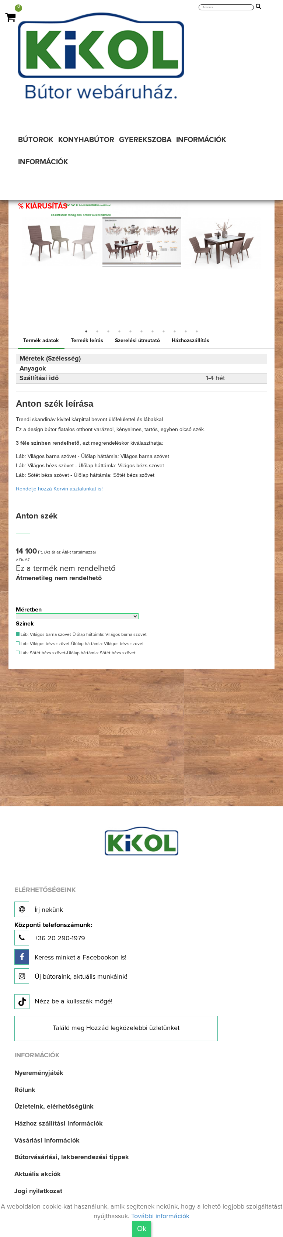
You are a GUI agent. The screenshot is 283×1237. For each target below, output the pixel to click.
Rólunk (24, 1090)
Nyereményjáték (38, 1073)
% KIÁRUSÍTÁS (42, 206)
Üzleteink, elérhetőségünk (54, 1106)
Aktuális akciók (37, 1174)
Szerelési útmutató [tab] (137, 340)
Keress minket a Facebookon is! (79, 957)
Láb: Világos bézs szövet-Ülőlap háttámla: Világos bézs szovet (82, 644)
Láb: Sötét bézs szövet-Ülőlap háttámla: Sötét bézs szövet (78, 653)
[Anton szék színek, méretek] (141, 242)
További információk (160, 1216)
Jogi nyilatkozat (38, 1191)
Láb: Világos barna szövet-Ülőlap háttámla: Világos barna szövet (83, 635)
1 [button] (86, 331)
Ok (141, 1229)
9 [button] (174, 331)
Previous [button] (16, 275)
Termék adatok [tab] (41, 340)
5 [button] (130, 331)
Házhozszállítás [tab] (190, 340)
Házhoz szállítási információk (58, 1123)
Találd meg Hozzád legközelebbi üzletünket (116, 1028)
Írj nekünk (48, 910)
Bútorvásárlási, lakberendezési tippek (71, 1157)
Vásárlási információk (47, 1140)
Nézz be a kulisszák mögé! (73, 1001)
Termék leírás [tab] (87, 340)
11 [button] (196, 331)
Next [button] (266, 275)
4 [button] (119, 331)
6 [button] (141, 331)
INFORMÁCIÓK (43, 162)
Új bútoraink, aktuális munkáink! (80, 977)
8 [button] (163, 331)
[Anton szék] (61, 242)
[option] (61, 242)
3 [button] (108, 331)
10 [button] (185, 331)
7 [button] (152, 331)
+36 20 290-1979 (53, 932)
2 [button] (97, 331)
